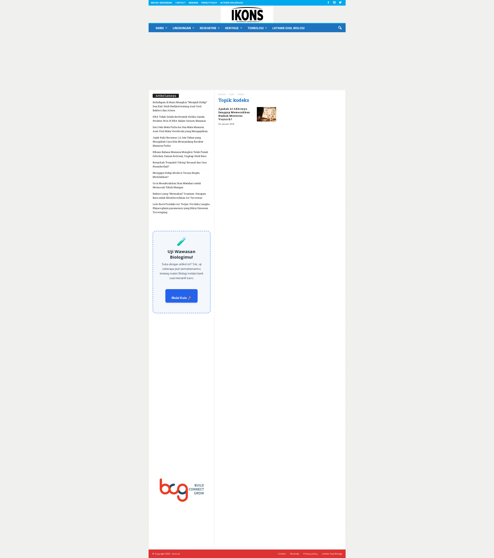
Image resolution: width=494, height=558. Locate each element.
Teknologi (256, 28)
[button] (340, 28)
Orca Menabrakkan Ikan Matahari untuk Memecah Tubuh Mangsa (177, 185)
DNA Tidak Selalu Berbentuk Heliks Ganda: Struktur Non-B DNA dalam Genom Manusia (179, 118)
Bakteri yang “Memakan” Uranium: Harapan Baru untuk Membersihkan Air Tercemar (179, 195)
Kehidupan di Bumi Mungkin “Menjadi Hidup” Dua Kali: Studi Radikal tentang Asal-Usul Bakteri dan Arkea (180, 106)
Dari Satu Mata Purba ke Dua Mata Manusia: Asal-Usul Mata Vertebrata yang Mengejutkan (180, 129)
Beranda (193, 2)
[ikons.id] (247, 14)
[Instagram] (334, 3)
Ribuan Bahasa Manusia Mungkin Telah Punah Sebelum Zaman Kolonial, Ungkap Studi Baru (180, 154)
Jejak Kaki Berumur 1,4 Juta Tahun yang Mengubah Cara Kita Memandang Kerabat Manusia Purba (178, 141)
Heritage (232, 28)
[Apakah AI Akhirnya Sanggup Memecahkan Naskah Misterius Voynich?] (266, 114)
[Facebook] (328, 3)
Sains (160, 28)
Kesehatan (208, 28)
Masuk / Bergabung (161, 2)
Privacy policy (209, 2)
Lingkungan (182, 28)
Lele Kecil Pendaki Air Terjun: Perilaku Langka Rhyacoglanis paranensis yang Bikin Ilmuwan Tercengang (181, 208)
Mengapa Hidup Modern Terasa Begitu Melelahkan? (176, 175)
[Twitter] (340, 3)
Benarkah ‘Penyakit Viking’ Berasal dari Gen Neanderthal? (180, 164)
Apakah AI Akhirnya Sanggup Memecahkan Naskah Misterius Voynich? (234, 114)
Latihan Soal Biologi (231, 2)
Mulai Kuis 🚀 (181, 298)
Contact (180, 2)
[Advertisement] (247, 61)
